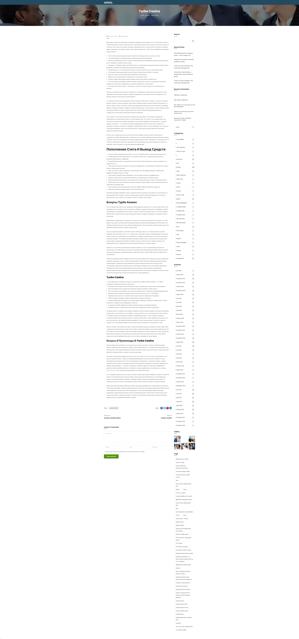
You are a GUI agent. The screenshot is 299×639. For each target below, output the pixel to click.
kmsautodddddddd (184, 203)
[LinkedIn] (170, 408)
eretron (184, 187)
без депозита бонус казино (183, 550)
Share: (157, 408)
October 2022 (184, 382)
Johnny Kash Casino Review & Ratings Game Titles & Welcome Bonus (183, 74)
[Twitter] (164, 408)
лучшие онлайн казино (112, 418)
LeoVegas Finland (184, 207)
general (148, 15)
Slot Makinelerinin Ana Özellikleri (184, 512)
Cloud (184, 489)
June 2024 (185, 302)
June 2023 (185, 350)
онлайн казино (180, 614)
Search (177, 34)
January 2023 (184, 370)
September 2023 (185, 338)
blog (184, 163)
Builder (178, 489)
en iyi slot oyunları (180, 493)
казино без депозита (182, 586)
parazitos (184, 238)
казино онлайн (166, 418)
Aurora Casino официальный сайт (183, 485)
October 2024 (185, 286)
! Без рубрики (184, 139)
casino (185, 171)
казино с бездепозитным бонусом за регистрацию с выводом (183, 595)
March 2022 (185, 405)
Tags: (105, 408)
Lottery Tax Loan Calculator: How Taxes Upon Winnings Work (183, 67)
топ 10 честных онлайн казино (184, 626)
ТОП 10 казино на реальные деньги (183, 539)
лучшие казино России (182, 607)
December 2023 (185, 326)
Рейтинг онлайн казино (182, 534)
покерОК (178, 623)
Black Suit (184, 95)
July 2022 (185, 389)
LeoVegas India (184, 211)
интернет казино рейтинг (183, 583)
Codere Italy (184, 179)
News (185, 226)
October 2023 (185, 334)
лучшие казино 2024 (181, 604)
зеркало (178, 568)
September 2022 (184, 386)
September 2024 (185, 290)
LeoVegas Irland (184, 215)
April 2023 (185, 358)
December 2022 (184, 374)
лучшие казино (180, 601)
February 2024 (185, 318)
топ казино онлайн (181, 630)
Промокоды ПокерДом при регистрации (183, 530)
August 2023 (185, 342)
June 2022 (185, 393)
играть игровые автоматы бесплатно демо (183, 573)
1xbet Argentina (184, 147)
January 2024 (185, 322)
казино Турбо (113, 408)
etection (184, 191)
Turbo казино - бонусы (182, 518)
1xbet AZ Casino (184, 151)
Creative (184, 183)
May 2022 (185, 397)
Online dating (184, 230)
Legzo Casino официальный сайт (183, 504)
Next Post (169, 415)
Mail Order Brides (184, 222)
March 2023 (185, 362)
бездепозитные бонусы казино (184, 553)
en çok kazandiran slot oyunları (184, 496)
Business (185, 167)
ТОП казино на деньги (182, 546)
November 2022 (184, 378)
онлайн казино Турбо (113, 370)
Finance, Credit (184, 195)
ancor (177, 480)
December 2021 (185, 417)
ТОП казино (179, 543)
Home (142, 15)
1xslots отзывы (180, 462)
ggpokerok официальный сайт (184, 499)
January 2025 (185, 274)
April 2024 (185, 310)
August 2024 (185, 294)
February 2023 (184, 366)
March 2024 (185, 314)
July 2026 (184, 270)
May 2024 (185, 306)
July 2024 (185, 298)
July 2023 (185, 346)
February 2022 (185, 409)
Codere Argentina (184, 175)
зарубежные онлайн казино (183, 564)
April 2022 (185, 401)
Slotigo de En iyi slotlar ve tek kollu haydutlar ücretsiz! (183, 60)
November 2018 (184, 425)
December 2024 (185, 278)
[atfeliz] (108, 2)
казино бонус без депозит (183, 589)
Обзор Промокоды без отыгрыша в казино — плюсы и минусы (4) (183, 54)
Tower (177, 515)
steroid (185, 246)
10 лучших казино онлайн (183, 471)
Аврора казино (180, 525)
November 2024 (185, 282)
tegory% (184, 254)
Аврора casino (180, 522)
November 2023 (185, 330)
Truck (184, 515)
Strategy (184, 250)
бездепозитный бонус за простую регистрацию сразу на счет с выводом (184, 559)
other (185, 234)
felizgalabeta (124, 36)
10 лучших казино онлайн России (183, 476)
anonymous (185, 159)
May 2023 (184, 354)
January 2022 (185, 413)
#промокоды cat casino (182, 459)
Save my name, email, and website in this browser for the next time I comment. (125, 451)
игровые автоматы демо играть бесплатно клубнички (184, 578)
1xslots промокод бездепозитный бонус (182, 467)
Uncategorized (185, 258)
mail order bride (184, 219)
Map (177, 508)
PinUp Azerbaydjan (184, 242)
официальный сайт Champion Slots (184, 619)
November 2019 (184, 421)
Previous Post (107, 415)
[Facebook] (161, 408)
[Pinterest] (167, 408)
